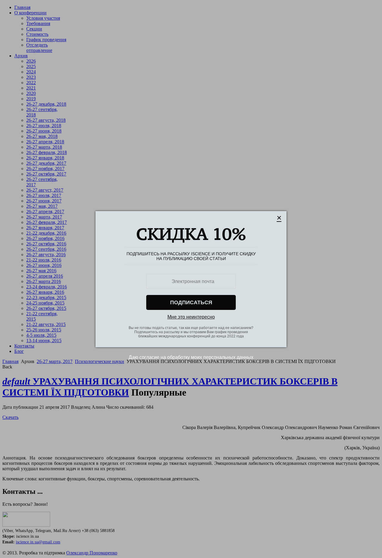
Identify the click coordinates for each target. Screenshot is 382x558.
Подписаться (191, 302)
